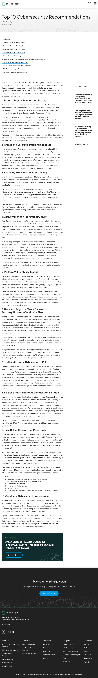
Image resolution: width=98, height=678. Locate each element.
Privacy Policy (48, 674)
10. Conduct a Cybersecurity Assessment (14, 72)
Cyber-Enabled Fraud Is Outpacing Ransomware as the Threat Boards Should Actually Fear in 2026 (83, 99)
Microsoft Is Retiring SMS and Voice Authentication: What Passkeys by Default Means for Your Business (83, 132)
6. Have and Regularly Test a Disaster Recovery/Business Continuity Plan (24, 59)
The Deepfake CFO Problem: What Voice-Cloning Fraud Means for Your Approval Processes (84, 115)
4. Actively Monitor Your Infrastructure (13, 52)
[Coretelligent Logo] (10, 613)
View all (86, 662)
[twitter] (9, 632)
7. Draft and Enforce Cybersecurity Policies (15, 62)
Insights (66, 641)
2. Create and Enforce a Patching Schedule (15, 46)
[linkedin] (14, 632)
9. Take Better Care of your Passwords (13, 69)
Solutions (5, 641)
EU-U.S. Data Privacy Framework (61, 674)
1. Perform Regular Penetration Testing (13, 43)
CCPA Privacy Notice (76, 674)
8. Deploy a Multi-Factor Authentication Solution (16, 66)
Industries (26, 641)
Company (47, 641)
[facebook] (3, 632)
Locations (88, 641)
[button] (89, 3)
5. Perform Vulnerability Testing (11, 56)
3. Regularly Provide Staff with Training (14, 49)
